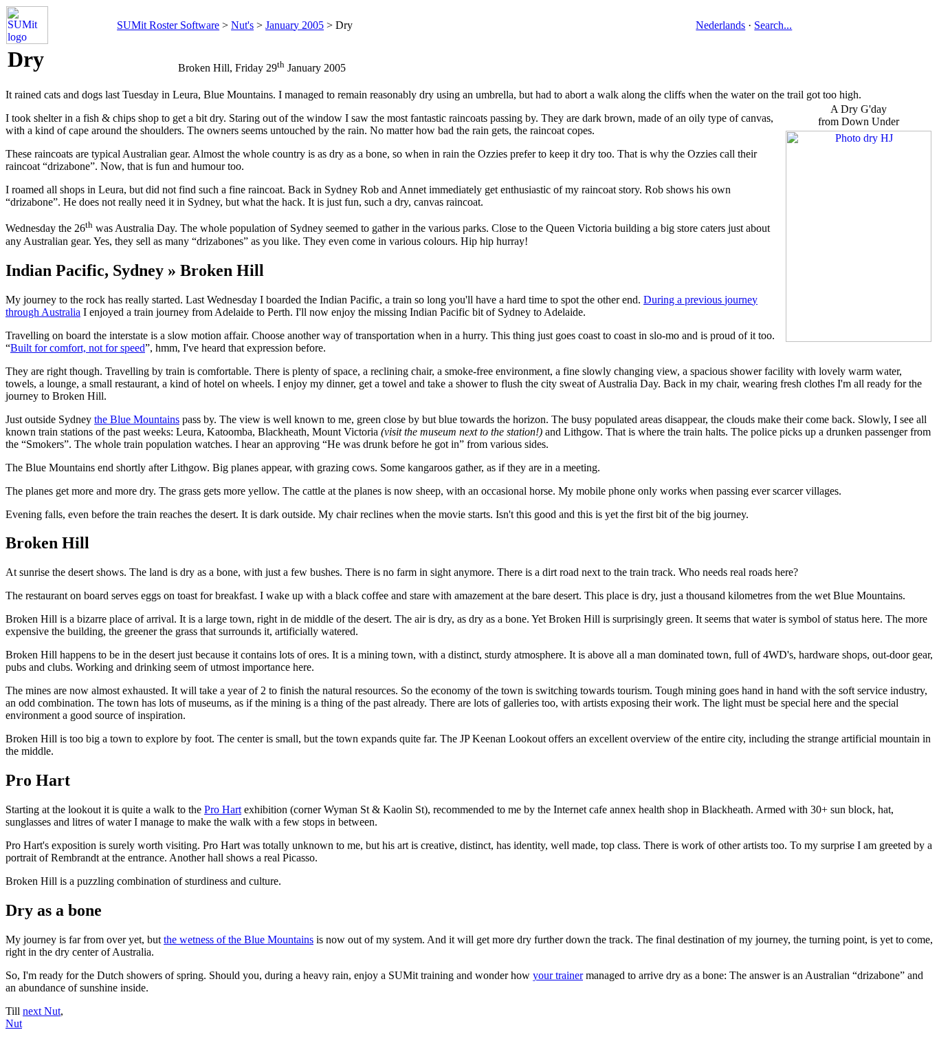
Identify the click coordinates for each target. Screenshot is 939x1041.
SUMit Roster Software (168, 25)
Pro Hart (222, 809)
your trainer (558, 975)
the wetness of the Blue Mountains (238, 939)
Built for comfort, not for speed (77, 348)
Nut (13, 1023)
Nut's (242, 25)
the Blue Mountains (136, 419)
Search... (773, 25)
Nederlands (720, 25)
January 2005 (294, 25)
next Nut (41, 1011)
